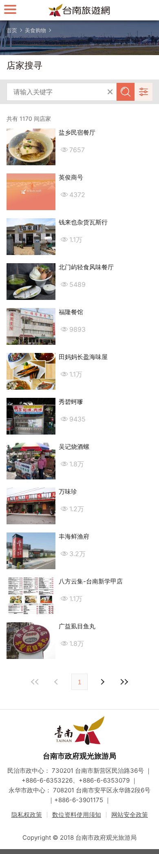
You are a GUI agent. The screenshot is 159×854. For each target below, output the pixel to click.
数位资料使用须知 (76, 815)
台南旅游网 (79, 10)
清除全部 (110, 92)
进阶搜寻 (143, 92)
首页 (12, 30)
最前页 (35, 682)
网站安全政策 (129, 815)
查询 (126, 92)
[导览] (10, 9)
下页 (57, 682)
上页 (102, 682)
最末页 (124, 682)
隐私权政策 (26, 815)
